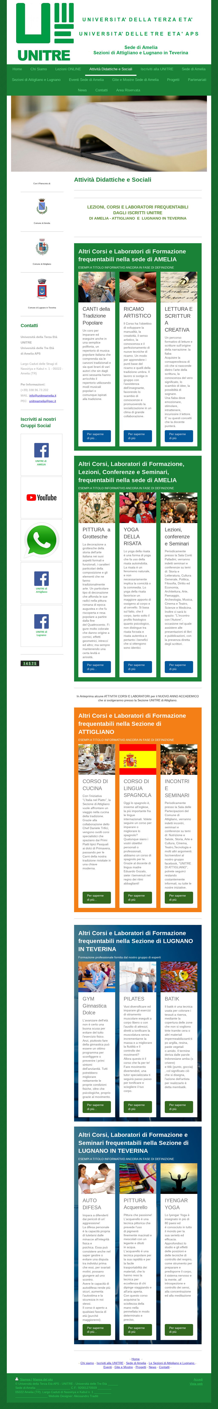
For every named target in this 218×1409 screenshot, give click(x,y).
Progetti (141, 1367)
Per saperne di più (136, 436)
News (152, 1367)
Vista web (196, 1383)
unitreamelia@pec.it (42, 401)
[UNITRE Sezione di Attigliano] (41, 583)
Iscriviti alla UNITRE (110, 1363)
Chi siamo (87, 1363)
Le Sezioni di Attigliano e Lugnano (172, 1363)
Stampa (25, 1379)
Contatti (164, 1367)
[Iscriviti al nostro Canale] (41, 497)
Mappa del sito (43, 1379)
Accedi (198, 1379)
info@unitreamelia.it (42, 395)
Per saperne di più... (95, 436)
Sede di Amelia (136, 1363)
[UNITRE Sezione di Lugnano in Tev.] (41, 626)
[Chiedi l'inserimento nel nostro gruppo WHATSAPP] (41, 540)
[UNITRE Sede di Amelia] (41, 455)
